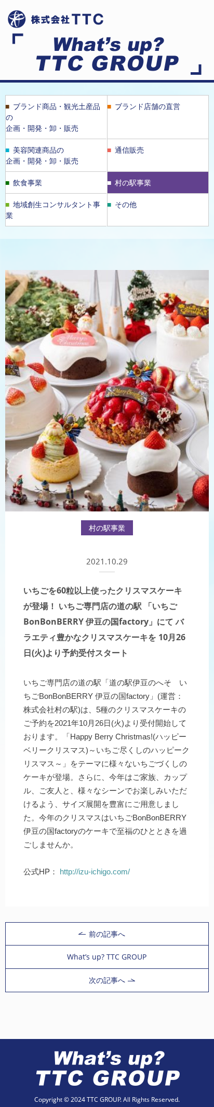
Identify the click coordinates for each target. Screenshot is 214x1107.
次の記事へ (107, 980)
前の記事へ (107, 934)
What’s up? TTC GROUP (106, 957)
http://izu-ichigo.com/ (95, 871)
